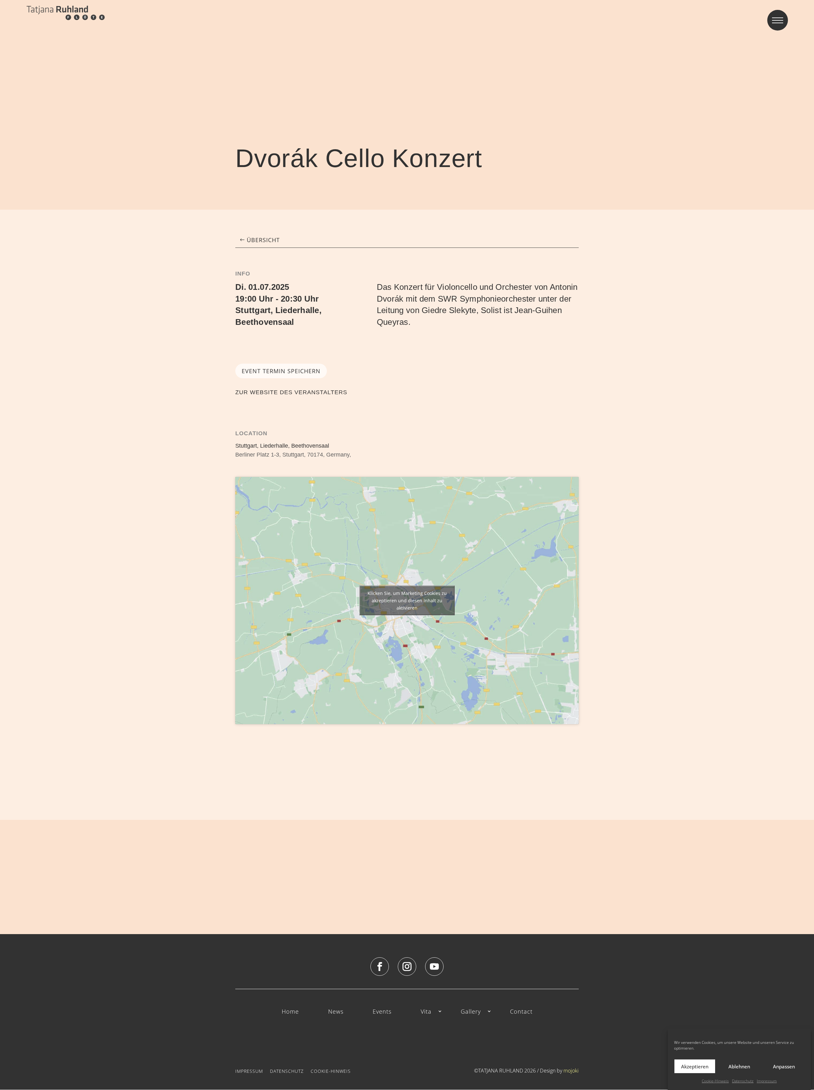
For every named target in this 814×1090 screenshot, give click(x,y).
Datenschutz (743, 1081)
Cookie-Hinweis (715, 1081)
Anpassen (784, 1066)
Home (290, 1012)
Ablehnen (739, 1066)
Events (382, 1012)
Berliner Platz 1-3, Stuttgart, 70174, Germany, (293, 454)
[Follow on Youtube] (434, 966)
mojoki (571, 1070)
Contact (521, 1012)
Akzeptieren (694, 1066)
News (335, 1012)
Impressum (767, 1081)
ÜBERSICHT (263, 240)
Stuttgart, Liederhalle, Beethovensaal (282, 446)
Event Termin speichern (281, 371)
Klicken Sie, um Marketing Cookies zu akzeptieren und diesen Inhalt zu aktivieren (407, 600)
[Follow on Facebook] (379, 966)
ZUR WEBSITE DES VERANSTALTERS (291, 392)
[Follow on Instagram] (407, 966)
